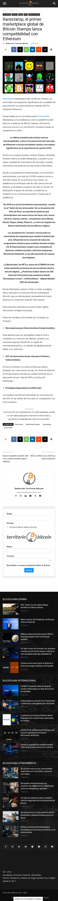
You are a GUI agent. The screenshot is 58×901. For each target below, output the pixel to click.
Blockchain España (33, 424)
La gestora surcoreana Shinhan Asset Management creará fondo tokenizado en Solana (37, 718)
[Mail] (25, 846)
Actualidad (13, 10)
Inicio (5, 10)
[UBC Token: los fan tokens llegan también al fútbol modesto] (10, 609)
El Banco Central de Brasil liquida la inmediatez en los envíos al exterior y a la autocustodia (38, 829)
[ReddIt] (38, 49)
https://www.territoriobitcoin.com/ (29, 492)
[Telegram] (31, 496)
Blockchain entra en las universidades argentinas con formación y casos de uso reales (36, 771)
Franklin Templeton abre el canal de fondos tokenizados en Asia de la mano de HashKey (37, 689)
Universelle (43, 116)
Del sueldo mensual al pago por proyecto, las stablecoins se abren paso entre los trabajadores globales (37, 786)
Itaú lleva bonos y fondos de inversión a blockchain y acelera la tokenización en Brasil (37, 815)
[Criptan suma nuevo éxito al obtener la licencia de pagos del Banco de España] (10, 667)
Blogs (20, 14)
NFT (25, 14)
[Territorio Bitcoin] (29, 3)
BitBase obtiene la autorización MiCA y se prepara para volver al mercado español (37, 636)
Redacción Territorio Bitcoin (17, 43)
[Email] (45, 49)
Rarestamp (8, 98)
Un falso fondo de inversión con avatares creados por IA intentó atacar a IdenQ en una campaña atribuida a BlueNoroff (38, 651)
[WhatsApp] (26, 49)
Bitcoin (14, 14)
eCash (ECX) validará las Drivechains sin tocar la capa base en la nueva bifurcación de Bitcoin (37, 732)
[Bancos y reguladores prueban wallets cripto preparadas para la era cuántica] (10, 748)
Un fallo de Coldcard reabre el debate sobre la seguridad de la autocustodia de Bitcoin (38, 800)
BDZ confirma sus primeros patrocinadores (43, 457)
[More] (51, 49)
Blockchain (19, 424)
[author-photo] (29, 485)
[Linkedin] (32, 49)
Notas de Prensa (34, 14)
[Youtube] (41, 496)
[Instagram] (22, 496)
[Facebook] (14, 49)
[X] (20, 49)
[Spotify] (32, 846)
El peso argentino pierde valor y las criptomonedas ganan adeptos (16, 459)
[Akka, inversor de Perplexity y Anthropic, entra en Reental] (10, 623)
